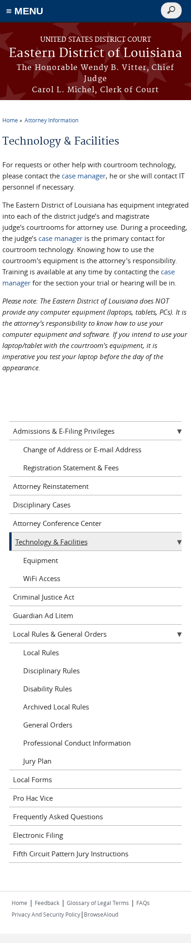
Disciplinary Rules (51, 670)
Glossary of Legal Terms (98, 902)
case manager (84, 175)
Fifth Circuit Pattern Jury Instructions (70, 853)
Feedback (47, 902)
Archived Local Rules (56, 706)
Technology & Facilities (51, 541)
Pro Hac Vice (33, 798)
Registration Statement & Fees (71, 467)
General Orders (47, 724)
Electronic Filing (38, 835)
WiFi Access (41, 578)
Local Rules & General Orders (60, 634)
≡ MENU (24, 11)
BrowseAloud (101, 914)
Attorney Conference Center (57, 523)
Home (10, 120)
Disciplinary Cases (41, 504)
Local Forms (32, 779)
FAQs (143, 902)
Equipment (40, 560)
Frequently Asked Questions (58, 816)
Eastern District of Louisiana (95, 53)
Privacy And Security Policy (46, 914)
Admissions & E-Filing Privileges (64, 431)
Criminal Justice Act (43, 596)
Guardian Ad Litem (43, 615)
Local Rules (41, 652)
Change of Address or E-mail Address (82, 449)
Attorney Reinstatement (51, 486)
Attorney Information (51, 120)
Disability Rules (47, 688)
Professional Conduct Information (77, 742)
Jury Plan (37, 761)
